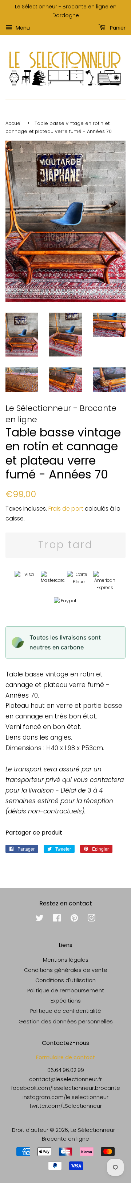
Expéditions (66, 1000)
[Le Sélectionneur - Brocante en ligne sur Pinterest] (74, 919)
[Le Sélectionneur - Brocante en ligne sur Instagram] (91, 919)
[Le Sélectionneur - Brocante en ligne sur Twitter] (40, 919)
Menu (22, 27)
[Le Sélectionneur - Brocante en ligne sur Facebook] (57, 919)
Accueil (14, 123)
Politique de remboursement (65, 990)
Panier (117, 27)
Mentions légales (65, 959)
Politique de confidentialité (65, 1011)
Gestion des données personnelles (66, 1021)
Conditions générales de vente (65, 970)
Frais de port (65, 508)
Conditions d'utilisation (65, 980)
